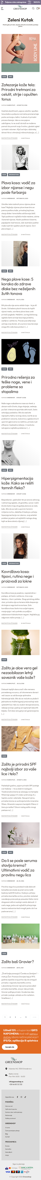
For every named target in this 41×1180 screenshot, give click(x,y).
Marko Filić (11, 105)
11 (25, 1017)
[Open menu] (2, 8)
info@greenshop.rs (16, 1082)
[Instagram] (21, 1097)
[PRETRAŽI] (33, 8)
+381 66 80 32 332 (15, 1084)
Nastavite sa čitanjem (9, 138)
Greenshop (11, 198)
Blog (4, 76)
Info (10, 76)
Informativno (14, 174)
